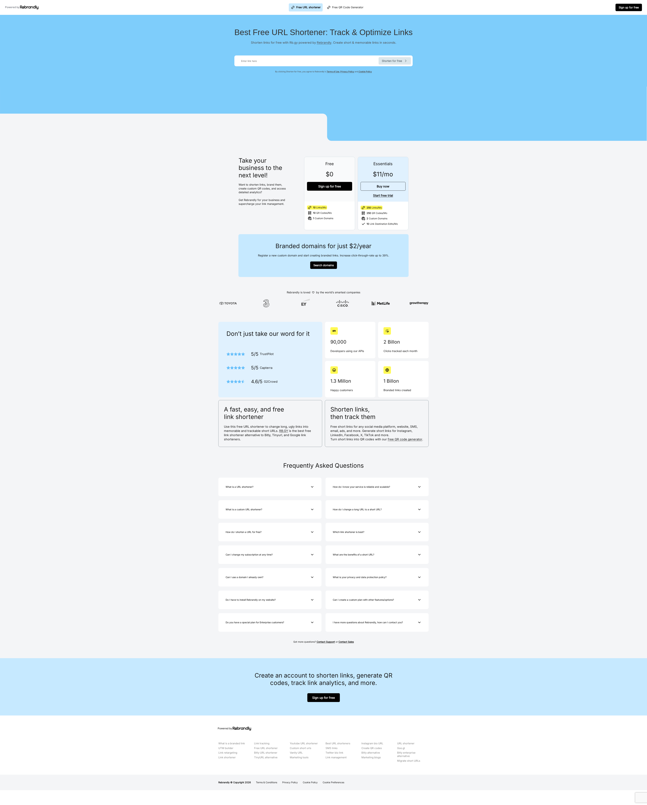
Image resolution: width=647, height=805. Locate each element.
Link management (336, 757)
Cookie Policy (365, 71)
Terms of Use (333, 71)
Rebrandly (324, 42)
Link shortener (227, 757)
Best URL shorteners (338, 743)
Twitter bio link (334, 752)
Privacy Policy (347, 71)
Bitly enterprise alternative (406, 754)
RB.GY (283, 431)
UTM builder (225, 748)
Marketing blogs (371, 757)
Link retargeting (227, 752)
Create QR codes (371, 748)
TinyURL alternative (266, 757)
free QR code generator (405, 439)
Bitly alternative (370, 752)
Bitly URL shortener (265, 752)
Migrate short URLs (408, 761)
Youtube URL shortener (304, 743)
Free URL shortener (308, 7)
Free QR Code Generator (347, 7)
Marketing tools (299, 757)
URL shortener (405, 743)
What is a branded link (231, 743)
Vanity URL (296, 752)
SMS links (331, 748)
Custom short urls (300, 748)
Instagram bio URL (372, 743)
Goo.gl (401, 748)
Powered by (12, 7)
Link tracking (261, 743)
